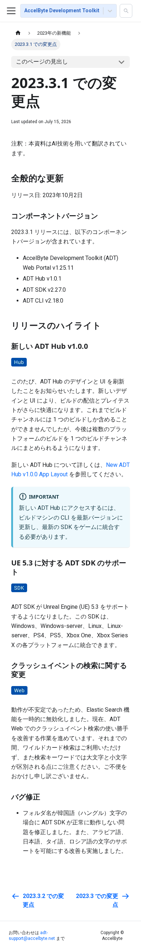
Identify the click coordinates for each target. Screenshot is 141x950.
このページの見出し (42, 61)
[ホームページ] (18, 33)
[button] (126, 11)
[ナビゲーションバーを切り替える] (11, 10)
